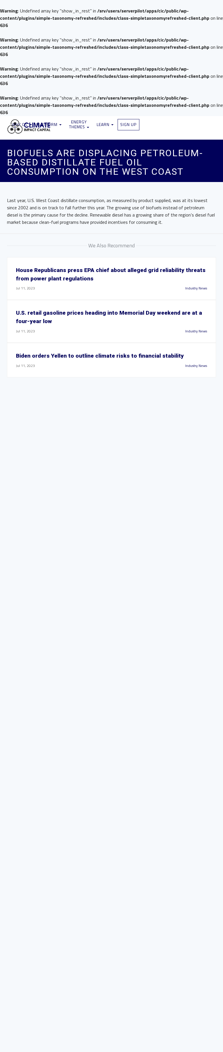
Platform (47, 124)
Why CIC (20, 124)
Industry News (196, 288)
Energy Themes (78, 124)
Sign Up (128, 124)
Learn (104, 124)
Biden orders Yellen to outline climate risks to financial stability (100, 355)
